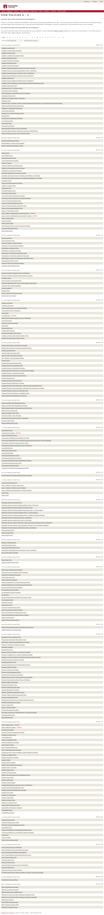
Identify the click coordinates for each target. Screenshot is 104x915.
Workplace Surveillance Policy (10, 907)
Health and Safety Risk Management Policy (13, 403)
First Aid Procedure (7, 320)
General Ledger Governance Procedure (12, 355)
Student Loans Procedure (8, 782)
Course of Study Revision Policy (10, 211)
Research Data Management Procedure (12, 675)
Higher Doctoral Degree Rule (9, 410)
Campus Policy (6, 153)
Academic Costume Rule (8, 48)
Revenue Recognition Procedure (10, 710)
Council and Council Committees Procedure (13, 196)
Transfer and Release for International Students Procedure (18, 832)
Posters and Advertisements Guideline (12, 587)
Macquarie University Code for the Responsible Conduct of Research (20, 505)
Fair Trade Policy (6, 315)
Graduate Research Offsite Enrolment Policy (14, 375)
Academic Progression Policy (9, 58)
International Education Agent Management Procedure (16, 460)
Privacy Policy (5, 595)
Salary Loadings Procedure (9, 727)
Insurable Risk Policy (7, 448)
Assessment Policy (7, 123)
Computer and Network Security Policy (12, 183)
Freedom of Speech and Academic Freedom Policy (15, 336)
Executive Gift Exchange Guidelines (11, 285)
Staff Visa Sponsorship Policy (10, 747)
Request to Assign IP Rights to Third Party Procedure (16, 652)
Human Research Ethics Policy (10, 423)
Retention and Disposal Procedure (11, 702)
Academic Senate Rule (8, 78)
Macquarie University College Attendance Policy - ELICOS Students (20, 512)
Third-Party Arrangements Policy (10, 822)
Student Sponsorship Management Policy (13, 787)
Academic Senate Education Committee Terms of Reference (18, 73)
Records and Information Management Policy (14, 639)
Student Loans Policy (7, 780)
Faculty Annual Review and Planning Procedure (14, 308)
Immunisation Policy (7, 430)
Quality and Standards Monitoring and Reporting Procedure (17, 627)
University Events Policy (8, 862)
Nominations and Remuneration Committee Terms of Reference (19, 550)
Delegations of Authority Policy (10, 248)
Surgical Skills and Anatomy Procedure (12, 807)
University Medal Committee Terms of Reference (15, 865)
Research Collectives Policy (9, 667)
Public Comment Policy (8, 617)
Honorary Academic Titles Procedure (11, 415)
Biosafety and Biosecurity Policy (10, 141)
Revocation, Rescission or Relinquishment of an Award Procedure (19, 712)
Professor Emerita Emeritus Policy (11, 607)
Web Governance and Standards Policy (12, 892)
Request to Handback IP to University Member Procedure (17, 655)
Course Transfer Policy (8, 218)
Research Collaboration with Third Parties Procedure (16, 665)
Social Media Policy (7, 737)
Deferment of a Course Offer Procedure (12, 245)
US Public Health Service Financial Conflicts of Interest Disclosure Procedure (22, 872)
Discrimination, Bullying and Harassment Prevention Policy (17, 258)
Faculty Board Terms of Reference (11, 310)
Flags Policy (5, 325)
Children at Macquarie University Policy (12, 165)
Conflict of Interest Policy (9, 186)
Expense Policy (6, 291)
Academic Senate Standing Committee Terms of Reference (18, 81)
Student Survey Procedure (9, 795)
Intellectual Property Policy (9, 450)
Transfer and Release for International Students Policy (17, 830)
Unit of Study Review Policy (9, 857)
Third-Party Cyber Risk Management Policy (13, 825)
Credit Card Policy (6, 221)
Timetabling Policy (7, 827)
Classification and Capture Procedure (12, 170)
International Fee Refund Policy (10, 465)
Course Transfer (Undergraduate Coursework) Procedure (17, 216)
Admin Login (62, 11)
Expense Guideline (6, 288)
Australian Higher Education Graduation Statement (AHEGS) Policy (20, 131)
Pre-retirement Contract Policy (10, 590)
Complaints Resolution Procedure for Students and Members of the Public (22, 178)
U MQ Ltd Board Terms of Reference (12, 847)
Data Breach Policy (7, 238)
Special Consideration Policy (9, 740)
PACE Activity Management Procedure (12, 570)
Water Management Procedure (10, 887)
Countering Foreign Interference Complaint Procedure (16, 198)
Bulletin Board (24, 11)
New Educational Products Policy (11, 547)
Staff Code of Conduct (8, 745)
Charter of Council (7, 163)
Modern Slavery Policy (8, 533)
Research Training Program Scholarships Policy (14, 695)
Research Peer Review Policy (9, 685)
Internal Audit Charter (7, 453)
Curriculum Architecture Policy (10, 228)
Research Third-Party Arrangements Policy (13, 692)
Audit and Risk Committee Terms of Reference (14, 128)
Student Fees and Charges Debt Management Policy (16, 775)
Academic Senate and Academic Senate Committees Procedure (19, 68)
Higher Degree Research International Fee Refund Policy (17, 408)
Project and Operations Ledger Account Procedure (15, 615)
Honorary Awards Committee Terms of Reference (15, 418)
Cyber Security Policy (7, 231)
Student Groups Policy (8, 777)
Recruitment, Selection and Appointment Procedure (15, 642)
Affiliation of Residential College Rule (12, 108)
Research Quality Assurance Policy (11, 687)
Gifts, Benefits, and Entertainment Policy (13, 358)
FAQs (40, 11)
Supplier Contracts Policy (8, 800)
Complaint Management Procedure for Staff (14, 173)
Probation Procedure (7, 602)
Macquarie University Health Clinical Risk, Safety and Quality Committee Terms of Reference (27, 523)
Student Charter (6, 760)
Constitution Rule (6, 188)
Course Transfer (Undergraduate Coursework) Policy (15, 213)
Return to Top (99, 45)
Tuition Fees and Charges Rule (10, 840)
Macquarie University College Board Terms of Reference (17, 517)
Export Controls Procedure (9, 296)
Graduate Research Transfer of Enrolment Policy (15, 390)
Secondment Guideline (8, 730)
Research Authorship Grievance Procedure (13, 660)
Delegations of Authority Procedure (11, 251)
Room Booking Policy (7, 717)
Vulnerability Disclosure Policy (10, 880)
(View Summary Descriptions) (11, 45)
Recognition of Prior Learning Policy (11, 637)
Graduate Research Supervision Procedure (13, 383)
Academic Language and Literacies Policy (13, 55)
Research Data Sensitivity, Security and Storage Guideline (17, 677)
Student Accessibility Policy (9, 755)
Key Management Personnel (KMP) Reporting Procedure (17, 475)
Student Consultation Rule (9, 772)
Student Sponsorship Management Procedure (14, 790)
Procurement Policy (7, 605)
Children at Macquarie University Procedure (13, 168)
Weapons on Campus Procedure (10, 889)
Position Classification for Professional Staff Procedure (17, 585)
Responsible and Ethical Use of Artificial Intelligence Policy (18, 700)
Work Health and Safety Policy (10, 902)
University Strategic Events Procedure (12, 870)
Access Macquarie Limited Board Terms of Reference (16, 93)
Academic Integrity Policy (8, 53)
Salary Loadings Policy (8, 725)
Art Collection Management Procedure (12, 118)
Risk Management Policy (8, 715)
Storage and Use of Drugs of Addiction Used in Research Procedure (20, 752)
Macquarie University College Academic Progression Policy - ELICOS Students (22, 510)
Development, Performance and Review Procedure (15, 256)
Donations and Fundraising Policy (11, 266)
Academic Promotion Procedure (10, 65)
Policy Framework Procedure (9, 580)
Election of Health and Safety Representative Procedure (17, 275)
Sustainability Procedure (8, 812)
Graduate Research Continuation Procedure (13, 368)
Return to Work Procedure (9, 707)
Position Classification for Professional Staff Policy (16, 582)
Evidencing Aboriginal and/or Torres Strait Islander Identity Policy (19, 283)
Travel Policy (5, 835)
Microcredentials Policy (8, 530)
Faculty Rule (5, 313)
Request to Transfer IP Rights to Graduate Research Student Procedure (21, 657)
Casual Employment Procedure (10, 160)
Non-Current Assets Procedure (10, 552)
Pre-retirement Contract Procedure (11, 592)
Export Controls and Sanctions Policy (12, 293)
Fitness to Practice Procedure (10, 323)
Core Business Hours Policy (9, 193)
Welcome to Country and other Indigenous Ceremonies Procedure (19, 897)
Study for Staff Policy (8, 797)
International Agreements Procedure (11, 458)
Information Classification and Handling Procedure (15, 438)
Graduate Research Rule (8, 378)
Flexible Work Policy (7, 328)
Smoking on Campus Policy (9, 735)
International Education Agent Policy (12, 463)
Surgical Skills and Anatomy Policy (11, 805)
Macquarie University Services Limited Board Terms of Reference (19, 528)
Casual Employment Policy (9, 158)
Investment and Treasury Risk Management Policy (15, 468)
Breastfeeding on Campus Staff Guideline (13, 143)
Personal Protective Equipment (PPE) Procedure (15, 572)
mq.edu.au (86, 1)
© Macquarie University (7, 912)
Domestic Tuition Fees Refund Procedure (13, 263)
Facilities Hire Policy (7, 303)
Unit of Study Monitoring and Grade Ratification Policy (16, 855)
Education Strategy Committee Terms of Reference (16, 273)
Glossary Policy (6, 360)
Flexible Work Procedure (8, 330)
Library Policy (5, 495)
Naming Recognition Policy (9, 545)
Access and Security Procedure (10, 91)
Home (3, 11)
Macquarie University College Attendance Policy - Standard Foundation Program (23, 515)
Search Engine (58, 31)
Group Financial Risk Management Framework (14, 396)
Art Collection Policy (7, 121)
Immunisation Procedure (8, 433)
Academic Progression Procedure (10, 60)
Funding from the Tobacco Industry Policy (13, 338)
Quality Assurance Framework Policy (11, 630)
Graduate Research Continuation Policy (12, 365)
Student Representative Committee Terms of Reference (17, 785)
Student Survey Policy (7, 792)
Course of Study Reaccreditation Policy (12, 208)
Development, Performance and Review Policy (14, 253)
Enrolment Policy (6, 278)
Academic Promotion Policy (9, 63)
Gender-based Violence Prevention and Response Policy (17, 348)
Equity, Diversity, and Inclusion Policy (12, 280)
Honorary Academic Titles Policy (10, 413)
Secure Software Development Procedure (13, 732)
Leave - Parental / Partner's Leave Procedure (14, 488)
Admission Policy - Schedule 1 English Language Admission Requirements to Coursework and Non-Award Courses (32, 103)
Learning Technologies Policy (9, 483)
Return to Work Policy (7, 705)
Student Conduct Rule (8, 770)
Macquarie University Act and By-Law (12, 502)
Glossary (46, 11)
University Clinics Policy (8, 860)
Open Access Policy (7, 560)
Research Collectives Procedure (10, 670)
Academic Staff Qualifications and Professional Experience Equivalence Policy (23, 83)
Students (94, 1)
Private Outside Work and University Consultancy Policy (16, 597)
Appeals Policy (6, 116)
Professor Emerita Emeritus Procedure (12, 610)
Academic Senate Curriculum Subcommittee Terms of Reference (19, 70)
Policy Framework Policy (8, 577)
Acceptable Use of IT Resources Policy (12, 88)
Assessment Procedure (8, 126)
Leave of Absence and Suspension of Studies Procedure (17, 490)
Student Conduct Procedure (9, 767)
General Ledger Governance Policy (11, 353)
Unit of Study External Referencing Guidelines (14, 852)
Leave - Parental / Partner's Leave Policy (13, 485)
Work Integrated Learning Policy (10, 905)
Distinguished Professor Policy (10, 261)
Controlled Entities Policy (9, 191)
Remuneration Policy (7, 650)
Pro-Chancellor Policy (7, 600)
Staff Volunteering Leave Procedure (11, 750)
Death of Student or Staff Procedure (12, 243)
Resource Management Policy (10, 697)
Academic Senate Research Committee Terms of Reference (18, 75)
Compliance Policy (6, 180)
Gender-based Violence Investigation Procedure (14, 345)
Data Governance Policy (8, 240)
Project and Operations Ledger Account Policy (14, 612)
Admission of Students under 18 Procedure (13, 98)
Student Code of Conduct (8, 762)
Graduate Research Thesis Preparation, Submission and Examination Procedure (23, 388)
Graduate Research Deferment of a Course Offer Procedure (18, 370)
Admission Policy (6, 101)
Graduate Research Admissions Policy (12, 363)
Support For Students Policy (9, 802)
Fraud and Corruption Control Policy (11, 333)
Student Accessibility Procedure (10, 757)
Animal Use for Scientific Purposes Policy (13, 113)
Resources (34, 11)
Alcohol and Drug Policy (8, 111)
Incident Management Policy (9, 435)
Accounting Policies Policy (9, 96)
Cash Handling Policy (7, 155)
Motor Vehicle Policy (7, 535)
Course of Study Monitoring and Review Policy (14, 206)
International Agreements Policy (10, 455)
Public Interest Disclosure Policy (10, 620)
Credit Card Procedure (7, 223)
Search (16, 11)
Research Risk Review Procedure (10, 690)
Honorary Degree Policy (8, 420)
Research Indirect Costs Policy (10, 682)
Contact (53, 11)
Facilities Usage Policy (8, 305)
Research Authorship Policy (9, 662)
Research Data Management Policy (11, 672)
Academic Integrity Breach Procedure (12, 50)
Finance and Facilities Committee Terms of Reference (16, 318)
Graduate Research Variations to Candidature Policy (16, 393)
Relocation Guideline (7, 647)
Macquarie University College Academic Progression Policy (17, 507)
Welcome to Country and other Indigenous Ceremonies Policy (18, 894)
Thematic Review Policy (8, 820)
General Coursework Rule (8, 350)
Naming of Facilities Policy (9, 542)
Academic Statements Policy (9, 86)
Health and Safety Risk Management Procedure (14, 405)
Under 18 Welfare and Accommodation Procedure (15, 850)
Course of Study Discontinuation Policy (12, 203)
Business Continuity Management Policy (12, 146)
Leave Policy (5, 493)
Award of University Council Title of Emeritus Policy (16, 133)
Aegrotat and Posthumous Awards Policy (13, 106)
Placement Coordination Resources (11, 575)
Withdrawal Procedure (8, 900)
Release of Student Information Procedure (13, 645)
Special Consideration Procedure (10, 742)
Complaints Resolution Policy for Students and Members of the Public (21, 175)
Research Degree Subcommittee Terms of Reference (16, 680)
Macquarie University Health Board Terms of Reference (17, 520)
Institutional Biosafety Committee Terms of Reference (17, 445)
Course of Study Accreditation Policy (11, 201)
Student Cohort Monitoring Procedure (12, 765)
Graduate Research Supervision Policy (12, 380)
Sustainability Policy (7, 810)
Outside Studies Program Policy (10, 562)
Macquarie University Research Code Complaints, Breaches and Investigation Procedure (25, 525)
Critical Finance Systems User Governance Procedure (16, 226)
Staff (101, 1)
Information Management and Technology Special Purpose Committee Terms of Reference (26, 440)
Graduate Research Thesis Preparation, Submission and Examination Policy (22, 385)
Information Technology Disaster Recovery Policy (15, 443)
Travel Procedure (6, 837)
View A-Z (10, 11)
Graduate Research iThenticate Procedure (13, 373)
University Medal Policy (8, 867)
